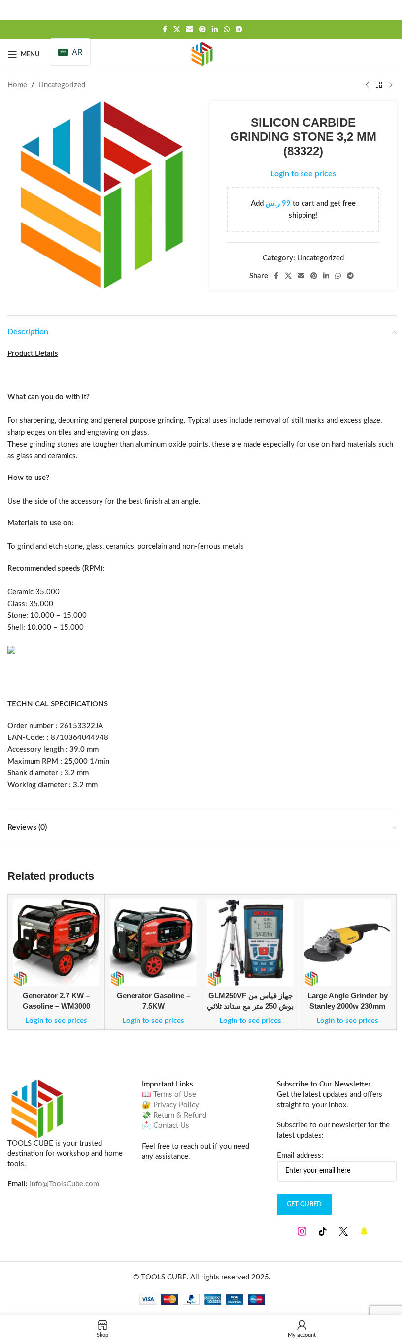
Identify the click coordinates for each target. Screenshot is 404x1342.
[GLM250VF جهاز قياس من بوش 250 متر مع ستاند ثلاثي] (250, 942)
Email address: (300, 1155)
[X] (343, 1231)
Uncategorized (61, 85)
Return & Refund (179, 1115)
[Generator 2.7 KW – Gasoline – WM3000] (56, 942)
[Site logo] (202, 54)
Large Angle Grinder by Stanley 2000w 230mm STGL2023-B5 (347, 1006)
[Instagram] (302, 1231)
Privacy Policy (176, 1105)
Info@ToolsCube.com (64, 1184)
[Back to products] (379, 85)
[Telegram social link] (239, 29)
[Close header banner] (391, 10)
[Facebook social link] (164, 29)
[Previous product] (367, 85)
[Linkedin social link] (215, 29)
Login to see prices (303, 174)
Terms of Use (174, 1094)
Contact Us (171, 1125)
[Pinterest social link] (202, 29)
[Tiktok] (322, 1231)
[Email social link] (189, 29)
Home (17, 85)
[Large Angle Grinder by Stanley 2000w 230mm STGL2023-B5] (347, 942)
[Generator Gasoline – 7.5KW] (153, 942)
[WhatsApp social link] (227, 29)
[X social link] (176, 29)
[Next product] (391, 85)
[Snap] (364, 1231)
